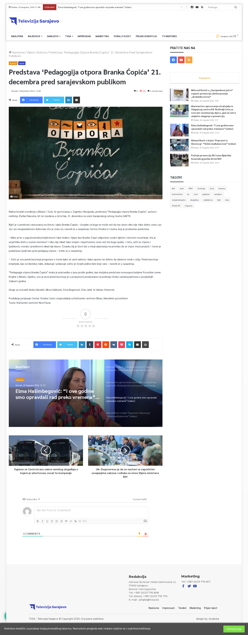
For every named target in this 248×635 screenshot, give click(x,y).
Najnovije (34, 36)
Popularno (204, 77)
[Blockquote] (66, 521)
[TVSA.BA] (34, 21)
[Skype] (129, 344)
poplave (206, 194)
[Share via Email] (76, 100)
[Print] (145, 344)
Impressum (84, 36)
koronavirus (177, 194)
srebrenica (208, 199)
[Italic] (42, 521)
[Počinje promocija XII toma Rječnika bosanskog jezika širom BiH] (179, 160)
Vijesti (31, 52)
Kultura (42, 52)
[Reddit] (105, 344)
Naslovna (17, 36)
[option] (85, 393)
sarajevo (218, 194)
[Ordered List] (56, 521)
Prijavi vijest (210, 607)
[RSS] (202, 7)
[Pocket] (121, 344)
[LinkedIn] (68, 100)
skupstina (194, 199)
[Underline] (47, 521)
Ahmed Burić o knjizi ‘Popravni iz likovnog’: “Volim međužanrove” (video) (93, 7)
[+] (85, 521)
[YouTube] (197, 7)
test (219, 199)
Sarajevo (52, 36)
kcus (212, 188)
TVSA (68, 36)
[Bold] (37, 521)
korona (222, 188)
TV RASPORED (169, 36)
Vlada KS (176, 205)
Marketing (102, 36)
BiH (173, 188)
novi (196, 194)
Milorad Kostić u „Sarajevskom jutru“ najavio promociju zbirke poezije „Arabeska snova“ (212, 93)
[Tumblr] (90, 344)
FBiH (191, 188)
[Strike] (52, 521)
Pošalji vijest (122, 36)
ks (188, 194)
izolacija (201, 188)
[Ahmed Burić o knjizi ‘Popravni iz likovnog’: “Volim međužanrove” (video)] (179, 145)
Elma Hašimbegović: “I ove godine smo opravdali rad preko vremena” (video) (212, 127)
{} (80, 521)
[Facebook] (192, 7)
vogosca (188, 205)
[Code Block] (70, 521)
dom (182, 188)
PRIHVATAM (234, 629)
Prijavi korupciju (146, 36)
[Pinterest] (97, 344)
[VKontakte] (113, 344)
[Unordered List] (61, 521)
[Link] (75, 521)
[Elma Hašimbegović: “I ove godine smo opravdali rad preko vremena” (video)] (179, 130)
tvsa (227, 199)
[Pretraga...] (235, 7)
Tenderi (182, 607)
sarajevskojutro (179, 199)
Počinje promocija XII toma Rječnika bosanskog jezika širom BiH (211, 157)
